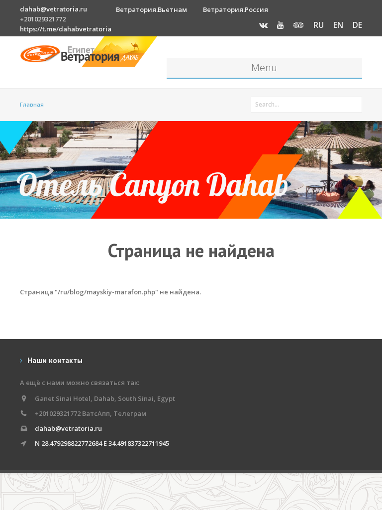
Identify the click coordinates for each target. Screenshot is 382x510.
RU (318, 24)
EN (338, 24)
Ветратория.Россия (235, 9)
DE (357, 24)
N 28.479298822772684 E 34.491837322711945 (102, 443)
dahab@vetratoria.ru (53, 8)
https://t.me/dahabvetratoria (65, 28)
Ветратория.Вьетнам (151, 9)
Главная (32, 104)
